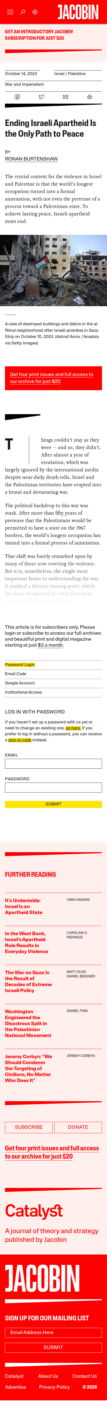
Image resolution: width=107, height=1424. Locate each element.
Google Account (20, 683)
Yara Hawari (78, 900)
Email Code (15, 674)
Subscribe (29, 1127)
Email (11, 755)
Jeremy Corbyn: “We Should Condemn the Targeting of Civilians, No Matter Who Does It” (28, 1068)
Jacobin (63, 32)
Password (17, 779)
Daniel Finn (77, 1011)
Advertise (15, 1387)
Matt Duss (76, 972)
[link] (35, 12)
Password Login (20, 665)
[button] (10, 12)
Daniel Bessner (81, 976)
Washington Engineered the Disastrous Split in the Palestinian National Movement (28, 1023)
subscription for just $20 (34, 38)
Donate (78, 1127)
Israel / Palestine (70, 74)
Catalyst (14, 1376)
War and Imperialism (24, 85)
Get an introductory (29, 32)
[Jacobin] (78, 12)
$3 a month (50, 645)
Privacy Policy (54, 1387)
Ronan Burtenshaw (31, 159)
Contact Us (84, 1376)
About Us (48, 1376)
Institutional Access (23, 692)
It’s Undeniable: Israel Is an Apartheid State (23, 906)
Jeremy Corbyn (81, 1056)
